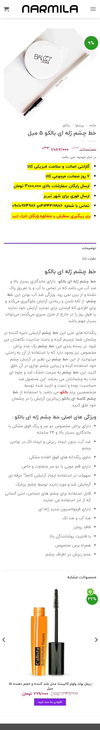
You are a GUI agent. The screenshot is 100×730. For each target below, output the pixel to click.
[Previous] (96, 650)
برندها (79, 125)
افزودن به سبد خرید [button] (50, 701)
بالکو (66, 125)
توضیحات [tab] (89, 248)
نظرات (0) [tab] (89, 258)
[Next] (4, 650)
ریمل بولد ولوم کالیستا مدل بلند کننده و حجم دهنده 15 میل (50, 685)
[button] (93, 9)
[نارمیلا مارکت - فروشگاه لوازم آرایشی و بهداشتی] (50, 9)
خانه (92, 125)
